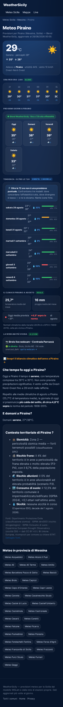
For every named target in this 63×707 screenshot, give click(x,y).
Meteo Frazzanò (45, 649)
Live (36, 12)
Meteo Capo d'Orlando (16, 588)
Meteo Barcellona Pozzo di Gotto (21, 572)
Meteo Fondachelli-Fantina (18, 642)
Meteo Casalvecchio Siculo (38, 595)
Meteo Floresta (35, 634)
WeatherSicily (15, 5)
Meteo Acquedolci (14, 557)
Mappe (26, 12)
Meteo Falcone (12, 626)
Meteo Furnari (36, 657)
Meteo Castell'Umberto (43, 603)
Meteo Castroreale (37, 611)
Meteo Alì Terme (28, 565)
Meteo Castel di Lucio (16, 603)
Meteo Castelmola (14, 611)
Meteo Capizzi (29, 580)
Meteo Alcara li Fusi (38, 557)
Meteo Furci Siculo (14, 657)
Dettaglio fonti (13, 538)
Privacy (31, 698)
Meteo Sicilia (12, 12)
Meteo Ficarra (32, 626)
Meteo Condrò (31, 618)
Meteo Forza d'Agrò (46, 642)
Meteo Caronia (12, 595)
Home (22, 698)
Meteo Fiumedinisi (14, 634)
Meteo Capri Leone (42, 588)
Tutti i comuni (10, 698)
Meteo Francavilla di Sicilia (18, 649)
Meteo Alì (9, 565)
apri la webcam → (28, 349)
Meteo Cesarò (12, 618)
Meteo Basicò (49, 572)
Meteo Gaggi (11, 665)
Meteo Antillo (47, 565)
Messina (21, 19)
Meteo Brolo (11, 580)
